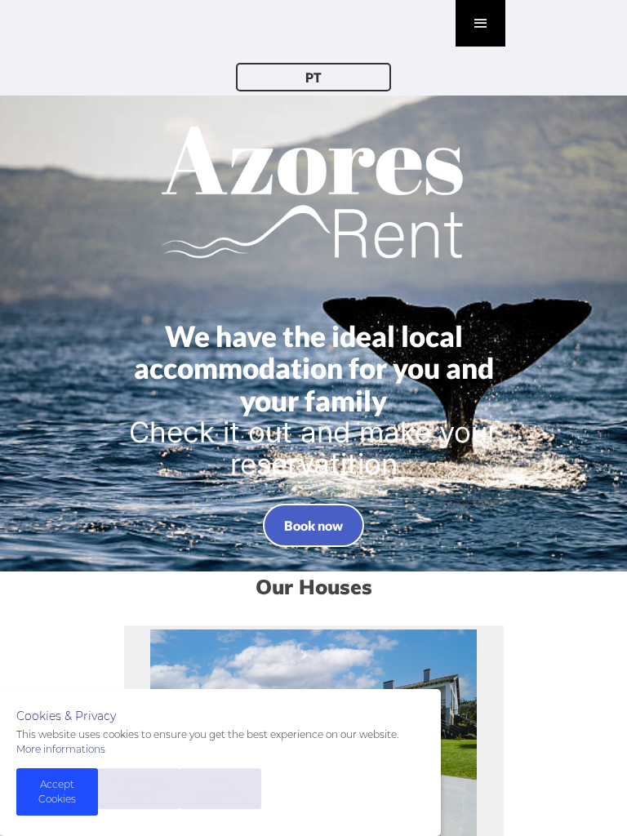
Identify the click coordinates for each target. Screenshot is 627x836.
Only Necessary (221, 788)
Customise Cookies (139, 788)
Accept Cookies (57, 791)
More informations (60, 749)
